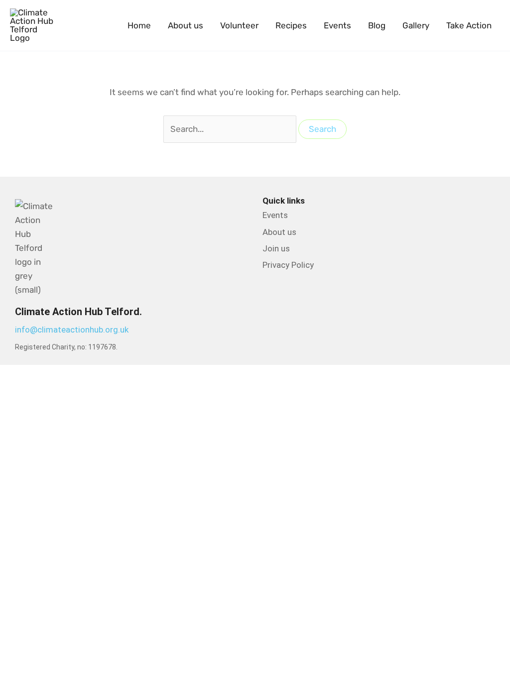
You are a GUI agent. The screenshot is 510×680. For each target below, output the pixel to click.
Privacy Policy (288, 265)
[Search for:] (230, 129)
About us (185, 25)
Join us (276, 248)
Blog (376, 25)
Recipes (291, 25)
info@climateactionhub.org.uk (71, 330)
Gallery (415, 25)
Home (139, 25)
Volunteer (239, 25)
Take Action (469, 25)
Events (337, 25)
